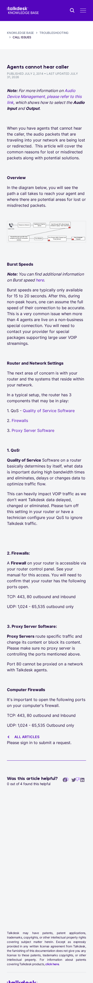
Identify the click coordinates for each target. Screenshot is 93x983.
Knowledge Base (20, 33)
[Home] (23, 10)
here (40, 280)
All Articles (27, 737)
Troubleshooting (53, 33)
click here (52, 964)
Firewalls (20, 420)
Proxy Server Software (33, 430)
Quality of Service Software (49, 410)
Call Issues (22, 37)
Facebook (65, 779)
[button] (78, 779)
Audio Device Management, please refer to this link (44, 96)
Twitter (73, 779)
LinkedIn (82, 779)
